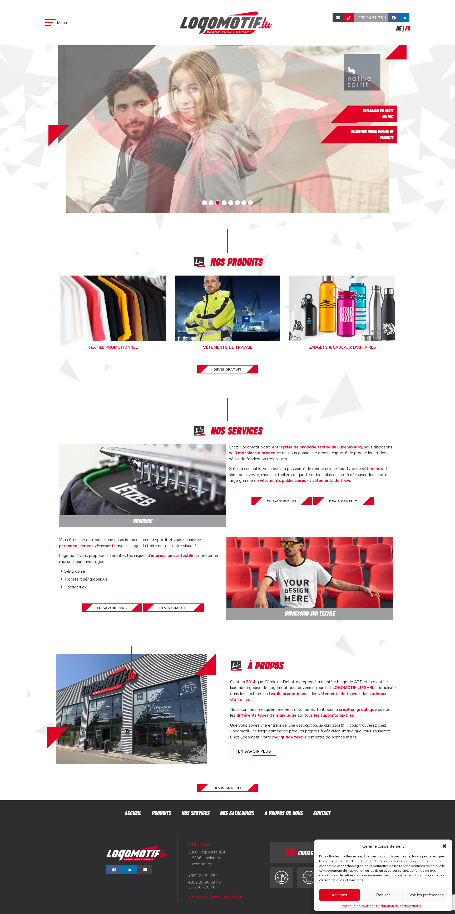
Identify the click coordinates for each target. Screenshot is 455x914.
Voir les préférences (426, 895)
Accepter (339, 895)
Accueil (133, 813)
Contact (322, 813)
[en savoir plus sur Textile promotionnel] (309, 877)
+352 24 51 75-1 (371, 17)
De (398, 28)
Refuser (383, 895)
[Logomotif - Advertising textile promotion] (226, 22)
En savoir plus (254, 751)
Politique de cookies (357, 906)
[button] (444, 846)
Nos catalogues (237, 813)
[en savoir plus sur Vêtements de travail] (281, 877)
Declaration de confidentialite (399, 906)
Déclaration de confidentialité (215, 896)
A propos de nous (283, 813)
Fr (407, 28)
